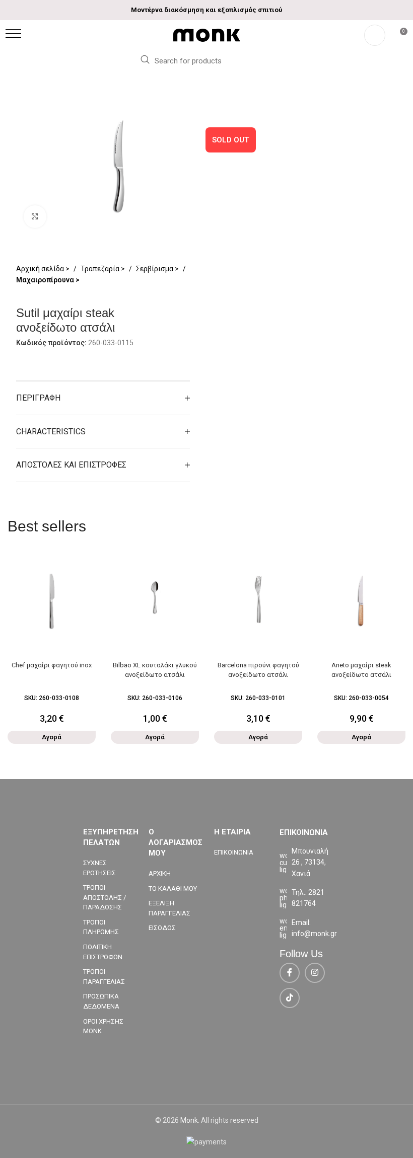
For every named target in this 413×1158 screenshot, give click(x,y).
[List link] (305, 898)
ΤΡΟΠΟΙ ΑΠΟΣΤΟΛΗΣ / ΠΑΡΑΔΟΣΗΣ (104, 897)
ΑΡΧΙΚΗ (160, 873)
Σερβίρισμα (155, 269)
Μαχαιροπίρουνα (46, 280)
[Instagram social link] (315, 973)
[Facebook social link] (290, 973)
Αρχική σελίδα (40, 269)
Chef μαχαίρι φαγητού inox (52, 665)
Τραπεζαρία (101, 269)
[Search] (144, 59)
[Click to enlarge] (35, 216)
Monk (189, 1120)
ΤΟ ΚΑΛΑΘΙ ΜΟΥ (173, 888)
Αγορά (51, 737)
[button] (13, 33)
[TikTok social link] (290, 998)
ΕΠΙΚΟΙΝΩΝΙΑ (233, 852)
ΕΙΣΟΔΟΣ (162, 928)
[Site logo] (206, 35)
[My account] (374, 35)
